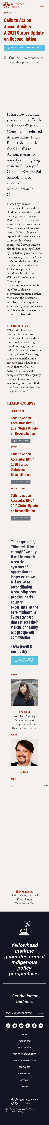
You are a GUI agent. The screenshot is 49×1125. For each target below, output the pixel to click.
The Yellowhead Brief (24, 1054)
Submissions (24, 1074)
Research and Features (24, 1061)
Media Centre (24, 1048)
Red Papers (24, 1067)
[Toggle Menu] (42, 5)
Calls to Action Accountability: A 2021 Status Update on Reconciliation (24, 29)
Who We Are (24, 1041)
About (25, 1035)
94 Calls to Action (19, 152)
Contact (24, 1080)
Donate (24, 1087)
